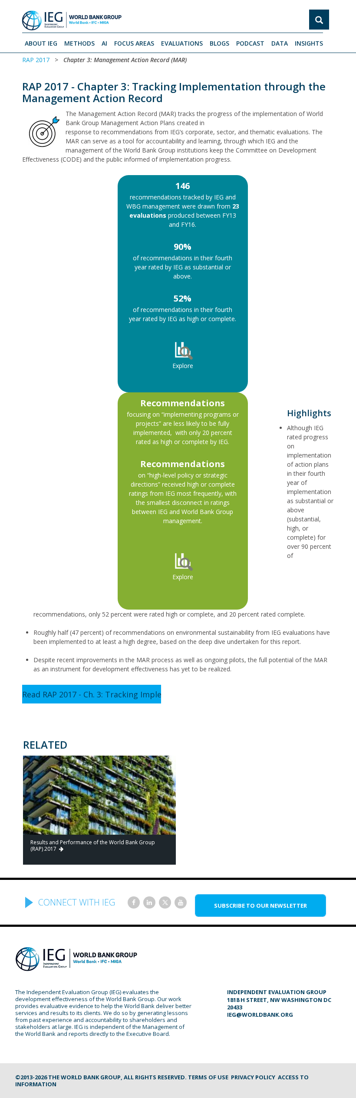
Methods (79, 43)
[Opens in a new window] (134, 902)
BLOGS (219, 43)
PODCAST (250, 43)
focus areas (134, 43)
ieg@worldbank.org (260, 1014)
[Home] (72, 20)
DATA (279, 43)
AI (104, 43)
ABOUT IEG (41, 43)
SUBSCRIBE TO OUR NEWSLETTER (260, 905)
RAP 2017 (35, 60)
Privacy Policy (253, 1077)
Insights (309, 43)
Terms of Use (208, 1077)
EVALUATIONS (182, 43)
